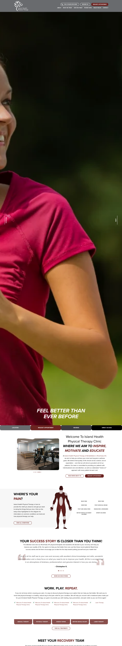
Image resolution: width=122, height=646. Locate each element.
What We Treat (67, 7)
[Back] (61, 501)
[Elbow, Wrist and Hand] (53, 506)
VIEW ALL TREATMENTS (61, 628)
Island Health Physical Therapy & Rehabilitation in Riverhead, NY (85, 456)
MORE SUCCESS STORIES (61, 576)
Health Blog (97, 7)
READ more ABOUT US (74, 476)
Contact (105, 7)
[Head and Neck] (61, 492)
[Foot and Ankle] (64, 526)
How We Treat (78, 7)
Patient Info (88, 7)
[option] (61, 218)
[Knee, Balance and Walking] (64, 518)
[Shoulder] (66, 494)
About (59, 7)
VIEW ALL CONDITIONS (22, 523)
